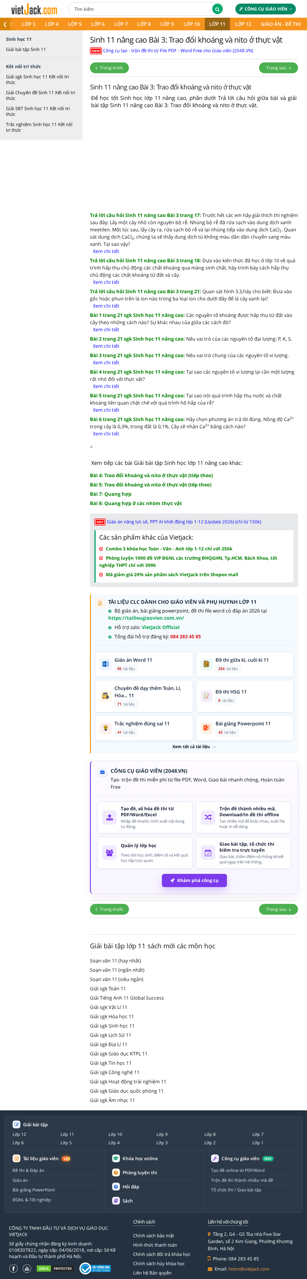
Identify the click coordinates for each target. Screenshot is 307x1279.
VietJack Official (161, 627)
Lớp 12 (243, 24)
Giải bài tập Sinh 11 (26, 49)
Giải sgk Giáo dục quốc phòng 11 (127, 1091)
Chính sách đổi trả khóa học (161, 1254)
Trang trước (111, 68)
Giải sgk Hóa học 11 (112, 1016)
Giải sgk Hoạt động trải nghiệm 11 (128, 1081)
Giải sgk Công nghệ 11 (114, 1072)
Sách (128, 1201)
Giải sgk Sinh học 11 (112, 1025)
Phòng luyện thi (140, 1172)
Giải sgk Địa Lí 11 (108, 1044)
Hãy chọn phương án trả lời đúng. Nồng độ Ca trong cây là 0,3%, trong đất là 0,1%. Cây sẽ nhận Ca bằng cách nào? (192, 423)
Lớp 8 (144, 24)
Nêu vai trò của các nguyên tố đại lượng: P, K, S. (191, 339)
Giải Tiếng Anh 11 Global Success (127, 998)
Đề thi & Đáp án (28, 1170)
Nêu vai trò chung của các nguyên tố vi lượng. (189, 355)
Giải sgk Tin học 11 (111, 1063)
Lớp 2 (210, 1142)
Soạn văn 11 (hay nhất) (115, 960)
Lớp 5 (75, 24)
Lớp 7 (121, 24)
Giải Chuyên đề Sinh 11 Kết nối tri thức (40, 95)
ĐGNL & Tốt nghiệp (32, 1199)
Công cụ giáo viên (266, 9)
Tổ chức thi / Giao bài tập (236, 1190)
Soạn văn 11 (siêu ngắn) (116, 979)
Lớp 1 (258, 1142)
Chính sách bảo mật (153, 1235)
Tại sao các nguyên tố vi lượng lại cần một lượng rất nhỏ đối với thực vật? (192, 375)
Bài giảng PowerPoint (34, 1190)
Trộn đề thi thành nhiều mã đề (242, 1180)
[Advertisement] (194, 161)
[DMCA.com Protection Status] (55, 1268)
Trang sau (277, 68)
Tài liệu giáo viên (45, 1158)
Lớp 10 (191, 24)
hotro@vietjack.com (249, 1269)
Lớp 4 (51, 24)
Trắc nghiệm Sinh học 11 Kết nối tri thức (39, 127)
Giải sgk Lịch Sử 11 (110, 1035)
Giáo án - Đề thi (281, 24)
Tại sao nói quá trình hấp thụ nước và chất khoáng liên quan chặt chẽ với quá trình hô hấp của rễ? (186, 399)
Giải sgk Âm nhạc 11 (112, 1100)
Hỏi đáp (131, 1187)
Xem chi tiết (106, 251)
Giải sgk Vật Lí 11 (108, 1007)
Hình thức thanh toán (155, 1245)
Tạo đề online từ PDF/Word (238, 1170)
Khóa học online (140, 1158)
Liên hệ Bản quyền (152, 1273)
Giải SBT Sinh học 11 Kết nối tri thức (38, 111)
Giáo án (20, 1180)
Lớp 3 (28, 24)
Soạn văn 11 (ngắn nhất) (117, 970)
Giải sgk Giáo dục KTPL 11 (119, 1053)
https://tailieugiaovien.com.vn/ (146, 618)
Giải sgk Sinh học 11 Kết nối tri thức (37, 80)
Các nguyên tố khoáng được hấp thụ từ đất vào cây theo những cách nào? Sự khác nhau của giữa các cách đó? (191, 319)
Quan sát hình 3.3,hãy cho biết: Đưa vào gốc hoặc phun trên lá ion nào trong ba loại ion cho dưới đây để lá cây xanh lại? (191, 295)
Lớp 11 (217, 24)
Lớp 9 (167, 24)
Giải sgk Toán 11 (108, 988)
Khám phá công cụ (198, 880)
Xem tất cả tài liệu (191, 746)
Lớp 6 (98, 24)
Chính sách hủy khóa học (159, 1263)
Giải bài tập (35, 1124)
